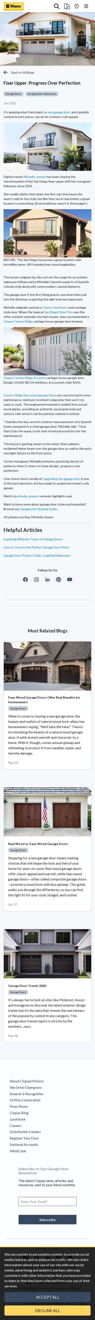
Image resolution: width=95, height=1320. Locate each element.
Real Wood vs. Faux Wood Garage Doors (38, 844)
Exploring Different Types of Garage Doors (33, 539)
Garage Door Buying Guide (38, 509)
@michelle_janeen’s (26, 496)
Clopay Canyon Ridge (18, 321)
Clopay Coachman (54, 307)
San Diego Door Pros (58, 312)
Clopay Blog (19, 1113)
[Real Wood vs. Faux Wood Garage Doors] (47, 812)
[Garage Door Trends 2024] (47, 953)
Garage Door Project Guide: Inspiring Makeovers (37, 555)
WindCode (18, 1151)
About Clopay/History (27, 1081)
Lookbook (18, 1119)
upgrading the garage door (62, 479)
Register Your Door (24, 1138)
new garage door (58, 112)
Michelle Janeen (35, 177)
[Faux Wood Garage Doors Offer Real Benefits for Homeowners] (47, 666)
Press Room (19, 1106)
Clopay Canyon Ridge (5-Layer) (25, 378)
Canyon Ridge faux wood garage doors (30, 395)
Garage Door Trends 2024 (27, 986)
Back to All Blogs (22, 72)
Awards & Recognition (27, 1094)
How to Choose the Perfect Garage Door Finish (36, 547)
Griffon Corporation (25, 1100)
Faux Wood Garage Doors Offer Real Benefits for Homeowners (44, 699)
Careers (16, 1125)
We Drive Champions (26, 1087)
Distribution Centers (25, 1132)
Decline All (47, 1310)
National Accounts (24, 1144)
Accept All (47, 1297)
